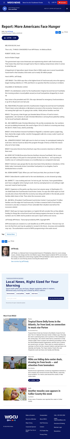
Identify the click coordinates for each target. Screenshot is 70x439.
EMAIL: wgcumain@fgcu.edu (60, 419)
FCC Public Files (44, 430)
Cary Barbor (31, 397)
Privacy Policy (43, 434)
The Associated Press (33, 330)
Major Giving (29, 423)
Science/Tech (31, 356)
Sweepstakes (43, 415)
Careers (42, 426)
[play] (4, 9)
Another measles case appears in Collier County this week (44, 392)
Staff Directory (44, 423)
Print (66, 32)
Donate (63, 3)
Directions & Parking (59, 423)
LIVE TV (54, 2)
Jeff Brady (10, 31)
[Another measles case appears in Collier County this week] (14, 394)
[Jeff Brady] (5, 251)
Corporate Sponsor (31, 426)
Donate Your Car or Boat (31, 431)
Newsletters (57, 431)
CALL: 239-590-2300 (59, 415)
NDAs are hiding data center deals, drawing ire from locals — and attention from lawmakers (45, 362)
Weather (30, 319)
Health (29, 388)
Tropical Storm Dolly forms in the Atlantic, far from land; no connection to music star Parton (46, 324)
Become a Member (31, 419)
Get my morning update (56, 298)
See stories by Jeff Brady (20, 261)
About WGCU (43, 419)
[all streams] (67, 8)
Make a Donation (30, 415)
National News (11, 234)
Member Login (58, 427)
